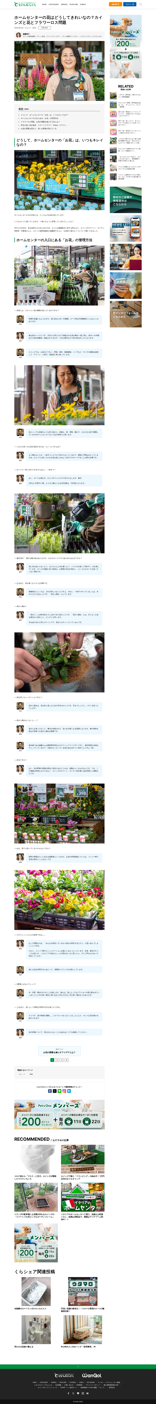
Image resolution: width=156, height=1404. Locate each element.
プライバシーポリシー (93, 1385)
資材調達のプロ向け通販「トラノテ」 (93, 1387)
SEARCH (141, 4)
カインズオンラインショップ (47, 1387)
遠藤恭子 (26, 34)
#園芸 (31, 1074)
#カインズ (22, 1074)
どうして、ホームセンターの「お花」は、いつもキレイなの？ (44, 115)
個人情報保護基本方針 (111, 1385)
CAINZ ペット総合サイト (68, 1387)
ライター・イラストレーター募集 (109, 1382)
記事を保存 (44, 27)
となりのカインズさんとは (43, 1385)
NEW (44, 4)
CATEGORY (54, 4)
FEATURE (74, 4)
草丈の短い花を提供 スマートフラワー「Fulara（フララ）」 (44, 125)
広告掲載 (58, 1385)
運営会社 (112, 1387)
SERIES (64, 4)
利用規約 (79, 1385)
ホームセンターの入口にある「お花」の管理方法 (39, 118)
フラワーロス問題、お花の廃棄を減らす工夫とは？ (40, 122)
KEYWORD (91, 1382)
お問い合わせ (68, 1385)
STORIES (73, 1382)
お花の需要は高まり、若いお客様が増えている (39, 128)
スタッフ (28, 28)
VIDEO (83, 4)
